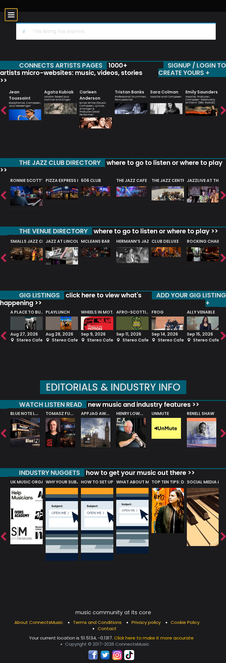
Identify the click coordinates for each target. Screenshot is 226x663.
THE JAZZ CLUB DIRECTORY (60, 162)
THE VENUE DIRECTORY (53, 231)
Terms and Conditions (97, 622)
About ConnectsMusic (38, 622)
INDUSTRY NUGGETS (49, 472)
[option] (25, 102)
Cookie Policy (185, 622)
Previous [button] (3, 110)
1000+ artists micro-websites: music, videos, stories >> (71, 73)
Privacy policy (146, 622)
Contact (107, 628)
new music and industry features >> (143, 404)
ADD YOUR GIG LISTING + (191, 299)
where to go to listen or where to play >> (111, 166)
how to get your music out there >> (139, 472)
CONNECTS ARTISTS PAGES (60, 65)
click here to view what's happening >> (71, 299)
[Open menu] (11, 14)
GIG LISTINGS (39, 295)
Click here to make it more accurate (154, 638)
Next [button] (223, 110)
